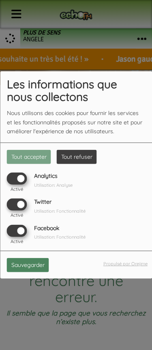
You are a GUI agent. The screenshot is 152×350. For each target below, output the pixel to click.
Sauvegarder (28, 264)
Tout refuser (76, 156)
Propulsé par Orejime (125, 263)
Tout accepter (29, 156)
